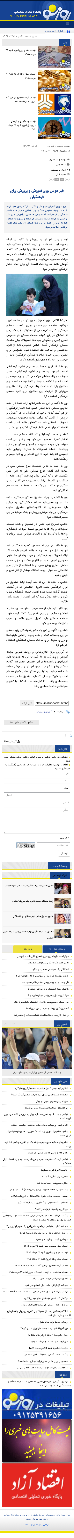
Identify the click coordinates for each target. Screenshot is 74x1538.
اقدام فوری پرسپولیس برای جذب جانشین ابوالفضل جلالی (39, 1125)
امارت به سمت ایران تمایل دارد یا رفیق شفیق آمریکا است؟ (39, 1095)
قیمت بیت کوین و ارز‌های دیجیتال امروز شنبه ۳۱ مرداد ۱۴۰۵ (22, 125)
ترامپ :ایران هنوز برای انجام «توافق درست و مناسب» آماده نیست (35, 1292)
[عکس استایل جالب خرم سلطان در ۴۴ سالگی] (62, 919)
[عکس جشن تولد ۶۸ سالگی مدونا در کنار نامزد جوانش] (62, 888)
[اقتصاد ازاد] (37, 1485)
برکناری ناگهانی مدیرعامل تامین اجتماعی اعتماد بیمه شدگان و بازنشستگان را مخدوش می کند (39, 1384)
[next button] (6, 1023)
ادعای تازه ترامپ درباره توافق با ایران (50, 1279)
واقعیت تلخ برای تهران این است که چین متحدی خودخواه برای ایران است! (39, 1134)
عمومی (50, 146)
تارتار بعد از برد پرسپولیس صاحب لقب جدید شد (45, 982)
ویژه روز (28, 949)
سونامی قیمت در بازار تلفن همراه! (51, 1239)
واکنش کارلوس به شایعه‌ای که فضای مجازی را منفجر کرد (41, 1015)
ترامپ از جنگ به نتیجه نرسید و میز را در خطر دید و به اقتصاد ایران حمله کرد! (36, 1161)
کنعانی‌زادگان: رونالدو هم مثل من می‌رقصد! (47, 1009)
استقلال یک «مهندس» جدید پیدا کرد (50, 969)
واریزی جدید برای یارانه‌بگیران (53, 1322)
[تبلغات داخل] (37, 1404)
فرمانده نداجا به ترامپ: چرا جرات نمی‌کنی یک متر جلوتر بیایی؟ (37, 1226)
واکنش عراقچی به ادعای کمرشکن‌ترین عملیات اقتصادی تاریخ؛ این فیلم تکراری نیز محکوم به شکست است (37, 1218)
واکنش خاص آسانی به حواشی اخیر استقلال (46, 1355)
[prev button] (14, 1023)
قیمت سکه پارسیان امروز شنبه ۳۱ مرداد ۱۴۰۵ (46, 1246)
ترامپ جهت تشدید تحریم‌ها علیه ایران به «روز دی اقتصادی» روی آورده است (37, 1116)
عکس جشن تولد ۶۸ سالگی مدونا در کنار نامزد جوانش (29, 886)
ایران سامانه (30, 1524)
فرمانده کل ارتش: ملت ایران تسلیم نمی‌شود (46, 1285)
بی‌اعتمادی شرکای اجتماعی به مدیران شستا (46, 1108)
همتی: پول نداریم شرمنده (55, 1176)
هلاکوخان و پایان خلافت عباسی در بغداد (48, 1153)
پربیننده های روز (57, 949)
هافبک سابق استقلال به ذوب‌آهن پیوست (48, 989)
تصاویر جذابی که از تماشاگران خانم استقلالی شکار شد (37, 1072)
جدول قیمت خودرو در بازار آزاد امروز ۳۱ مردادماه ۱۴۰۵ (21, 100)
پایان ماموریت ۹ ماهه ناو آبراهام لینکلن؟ (48, 1335)
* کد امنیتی (64, 838)
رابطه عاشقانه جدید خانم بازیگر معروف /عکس (32, 901)
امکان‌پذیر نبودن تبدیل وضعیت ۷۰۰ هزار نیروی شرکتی (41, 1088)
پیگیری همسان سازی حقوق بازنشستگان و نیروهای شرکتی (39, 1196)
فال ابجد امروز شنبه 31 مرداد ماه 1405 (48, 1342)
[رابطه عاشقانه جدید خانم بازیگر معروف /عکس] (62, 903)
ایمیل (66, 788)
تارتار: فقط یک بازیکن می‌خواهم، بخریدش (48, 963)
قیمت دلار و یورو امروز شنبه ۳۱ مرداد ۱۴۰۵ (21, 52)
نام (67, 773)
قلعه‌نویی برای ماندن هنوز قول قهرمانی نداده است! (43, 1361)
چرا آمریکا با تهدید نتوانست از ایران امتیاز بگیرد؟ (44, 1329)
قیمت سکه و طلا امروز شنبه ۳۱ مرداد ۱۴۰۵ (21, 76)
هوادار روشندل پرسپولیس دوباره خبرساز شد (47, 995)
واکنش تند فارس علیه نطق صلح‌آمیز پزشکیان (46, 1298)
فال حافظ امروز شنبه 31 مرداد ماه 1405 (48, 1348)
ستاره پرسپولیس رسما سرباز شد (52, 1183)
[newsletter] (21, 722)
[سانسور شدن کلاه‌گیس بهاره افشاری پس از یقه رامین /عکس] (62, 934)
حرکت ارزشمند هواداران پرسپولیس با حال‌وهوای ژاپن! (42, 976)
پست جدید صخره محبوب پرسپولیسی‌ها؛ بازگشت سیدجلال (38, 1190)
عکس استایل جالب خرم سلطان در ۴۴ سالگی (33, 916)
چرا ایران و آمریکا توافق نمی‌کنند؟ (51, 1209)
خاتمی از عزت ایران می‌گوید (54, 1170)
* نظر (66, 802)
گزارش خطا (10, 741)
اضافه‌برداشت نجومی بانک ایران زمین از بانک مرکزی (42, 1203)
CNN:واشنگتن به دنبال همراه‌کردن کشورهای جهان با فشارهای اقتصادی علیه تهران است (39, 1313)
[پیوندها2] (37, 1441)
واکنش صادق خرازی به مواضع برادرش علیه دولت (44, 1233)
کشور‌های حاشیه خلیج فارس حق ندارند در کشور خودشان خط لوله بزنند (38, 1144)
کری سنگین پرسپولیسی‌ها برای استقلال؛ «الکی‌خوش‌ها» (41, 1002)
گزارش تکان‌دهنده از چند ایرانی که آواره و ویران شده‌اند (38, 31)
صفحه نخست (63, 146)
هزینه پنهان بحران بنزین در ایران (52, 1101)
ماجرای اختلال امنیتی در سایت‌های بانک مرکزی (45, 1305)
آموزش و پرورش (44, 711)
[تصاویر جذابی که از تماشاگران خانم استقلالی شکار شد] (37, 1051)
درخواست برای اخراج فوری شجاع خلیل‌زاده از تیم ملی (43, 956)
